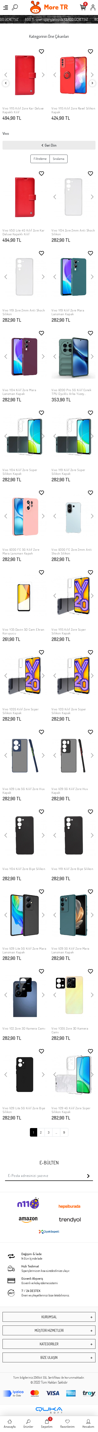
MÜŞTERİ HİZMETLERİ (49, 1330)
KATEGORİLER (49, 1344)
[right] (92, 83)
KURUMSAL (49, 1317)
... (56, 1132)
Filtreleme (40, 159)
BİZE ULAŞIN (49, 1357)
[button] (6, 75)
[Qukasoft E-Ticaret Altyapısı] (49, 1410)
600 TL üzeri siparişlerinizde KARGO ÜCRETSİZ (52, 19)
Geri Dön (51, 145)
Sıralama (58, 159)
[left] (6, 83)
